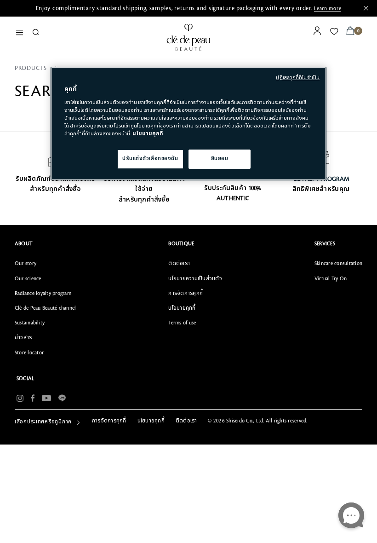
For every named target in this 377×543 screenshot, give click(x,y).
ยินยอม (219, 159)
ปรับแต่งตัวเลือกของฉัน (150, 159)
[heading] (45, 244)
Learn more (327, 9)
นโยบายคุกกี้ (147, 134)
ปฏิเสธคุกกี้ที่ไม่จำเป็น (298, 77)
